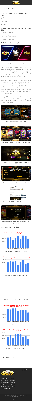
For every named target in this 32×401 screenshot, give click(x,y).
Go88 (12, 395)
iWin (26, 395)
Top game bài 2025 (19, 395)
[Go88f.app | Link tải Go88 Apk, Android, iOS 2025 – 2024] (16, 2)
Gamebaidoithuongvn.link (16, 396)
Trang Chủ (7, 395)
